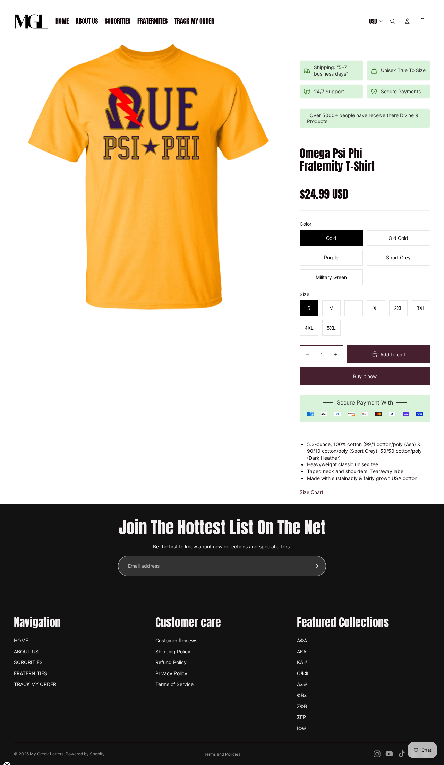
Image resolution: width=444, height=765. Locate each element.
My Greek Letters (46, 753)
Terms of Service (174, 684)
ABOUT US (26, 651)
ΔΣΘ (302, 684)
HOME (21, 640)
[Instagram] (377, 754)
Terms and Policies (222, 754)
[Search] (392, 21)
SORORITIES (28, 662)
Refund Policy (171, 662)
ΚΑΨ (302, 662)
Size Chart (311, 492)
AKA (301, 651)
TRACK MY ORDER (35, 684)
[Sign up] (315, 566)
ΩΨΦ (302, 673)
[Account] (407, 21)
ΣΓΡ (301, 717)
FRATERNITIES (30, 673)
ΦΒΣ (302, 695)
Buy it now (365, 376)
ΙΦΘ (301, 728)
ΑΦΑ (302, 640)
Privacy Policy (171, 673)
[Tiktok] (402, 754)
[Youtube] (389, 754)
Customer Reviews (176, 640)
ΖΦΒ (302, 706)
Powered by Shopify (85, 753)
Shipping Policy (172, 651)
